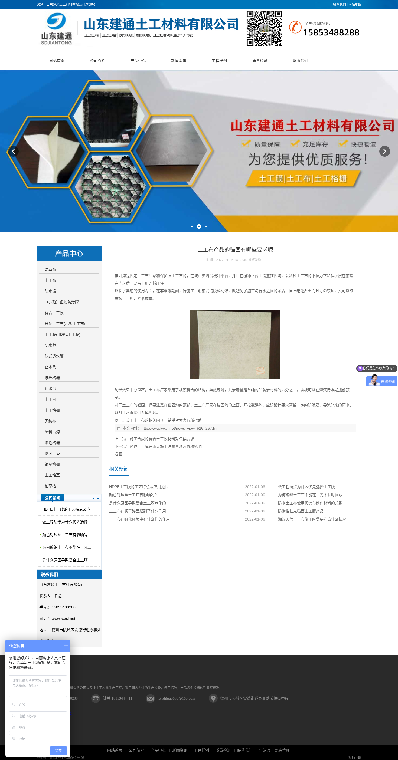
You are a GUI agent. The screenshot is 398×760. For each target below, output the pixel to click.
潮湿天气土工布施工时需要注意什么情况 (312, 519)
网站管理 (282, 750)
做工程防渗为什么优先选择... (66, 522)
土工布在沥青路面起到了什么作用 (137, 511)
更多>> (94, 498)
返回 (118, 454)
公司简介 (136, 750)
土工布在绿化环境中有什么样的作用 (139, 519)
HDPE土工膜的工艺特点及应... (68, 509)
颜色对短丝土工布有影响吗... (66, 534)
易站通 (267, 750)
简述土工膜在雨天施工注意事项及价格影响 (166, 446)
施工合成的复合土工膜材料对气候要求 (162, 439)
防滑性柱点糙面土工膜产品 (301, 511)
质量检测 (223, 750)
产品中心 (158, 750)
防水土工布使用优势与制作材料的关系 (310, 503)
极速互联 (354, 758)
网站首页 (114, 750)
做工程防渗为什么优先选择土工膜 (306, 487)
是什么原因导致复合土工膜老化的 (137, 503)
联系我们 (339, 4)
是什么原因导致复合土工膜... (66, 560)
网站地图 (354, 4)
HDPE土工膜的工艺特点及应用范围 (139, 487)
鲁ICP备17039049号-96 (67, 758)
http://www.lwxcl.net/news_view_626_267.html (181, 428)
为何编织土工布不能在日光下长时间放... (312, 495)
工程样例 (201, 750)
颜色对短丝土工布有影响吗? (133, 495)
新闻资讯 (179, 750)
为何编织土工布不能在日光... (66, 547)
